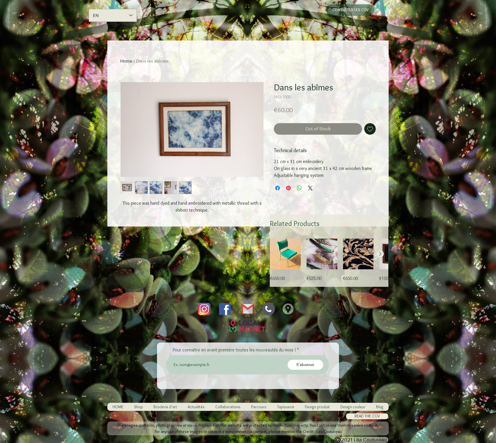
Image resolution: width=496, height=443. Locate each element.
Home (126, 61)
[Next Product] (380, 253)
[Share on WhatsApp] (299, 188)
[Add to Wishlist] (370, 129)
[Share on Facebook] (277, 188)
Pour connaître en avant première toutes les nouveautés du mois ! (234, 350)
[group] (329, 260)
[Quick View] (285, 254)
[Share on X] (310, 188)
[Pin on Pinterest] (288, 188)
